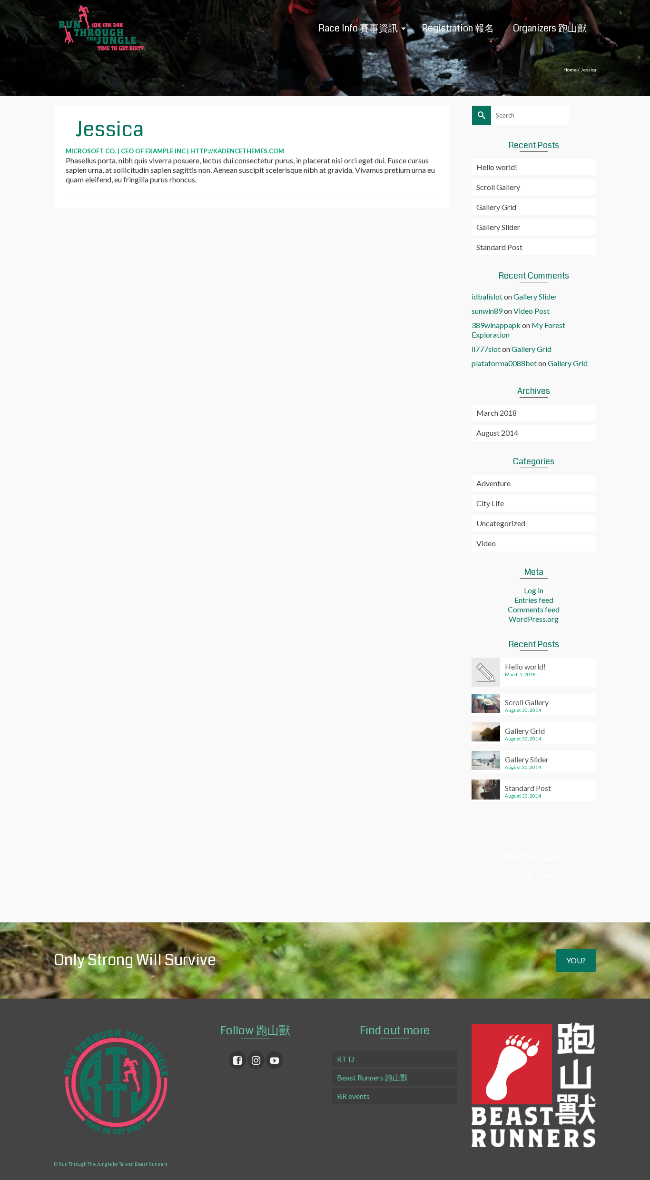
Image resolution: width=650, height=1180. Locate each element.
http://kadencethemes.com (237, 151)
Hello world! (496, 166)
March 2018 (496, 412)
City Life (490, 503)
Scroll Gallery (498, 186)
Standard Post (499, 246)
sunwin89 (487, 310)
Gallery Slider (498, 226)
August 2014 (497, 432)
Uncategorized (500, 523)
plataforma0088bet (504, 363)
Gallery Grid (496, 206)
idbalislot (487, 296)
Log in (533, 590)
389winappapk (496, 325)
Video (486, 543)
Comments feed (534, 609)
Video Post (531, 310)
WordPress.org (534, 618)
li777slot (486, 348)
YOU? (576, 960)
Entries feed (533, 599)
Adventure (493, 483)
